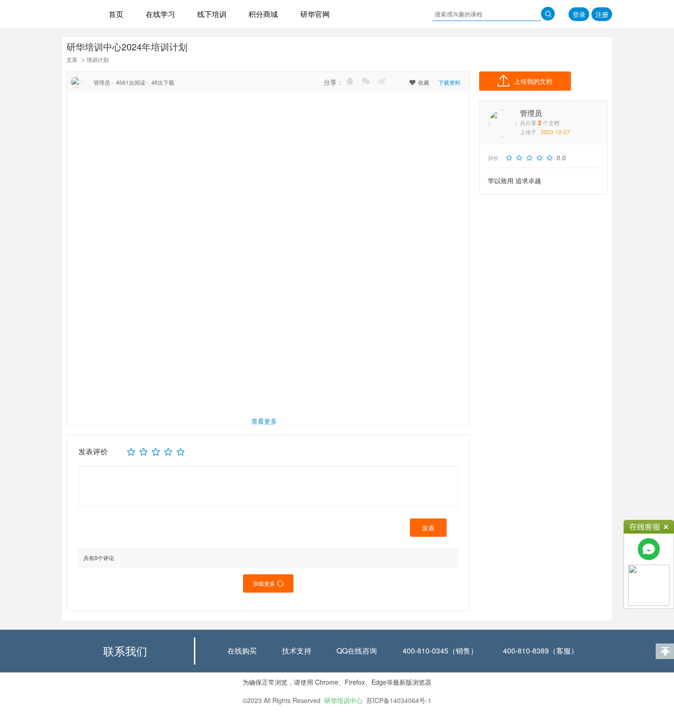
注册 (602, 14)
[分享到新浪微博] (382, 81)
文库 (71, 59)
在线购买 (242, 650)
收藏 (419, 82)
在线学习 (160, 14)
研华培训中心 (343, 700)
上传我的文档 (533, 81)
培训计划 (98, 59)
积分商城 (263, 14)
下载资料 (449, 82)
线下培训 (212, 14)
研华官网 (315, 14)
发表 (428, 527)
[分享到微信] (366, 81)
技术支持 (296, 650)
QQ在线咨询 (357, 650)
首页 (116, 14)
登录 (579, 14)
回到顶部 (665, 651)
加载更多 (268, 583)
